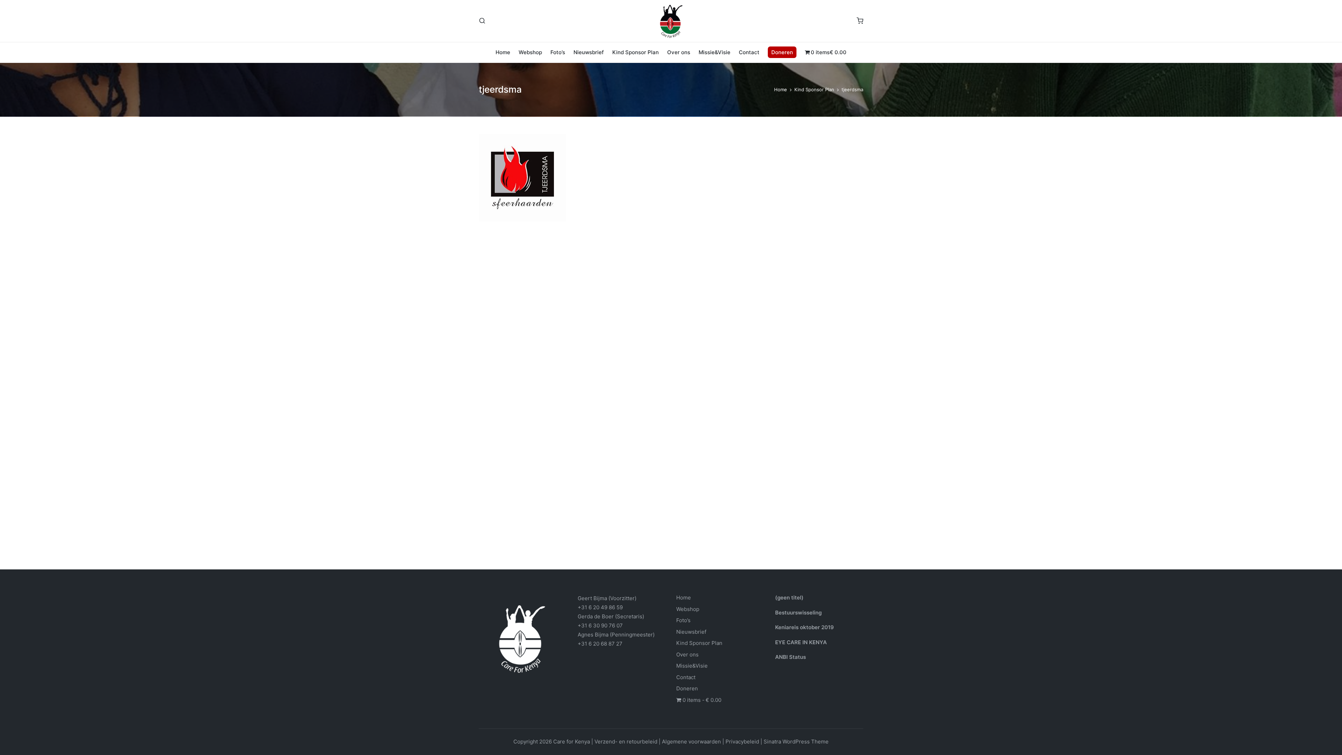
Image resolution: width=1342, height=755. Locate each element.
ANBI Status (790, 657)
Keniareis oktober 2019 (804, 627)
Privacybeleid (742, 741)
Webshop (687, 609)
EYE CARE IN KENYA (801, 642)
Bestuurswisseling (798, 612)
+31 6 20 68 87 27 (600, 643)
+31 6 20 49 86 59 (600, 607)
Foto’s (683, 620)
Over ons (687, 654)
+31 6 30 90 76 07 (600, 625)
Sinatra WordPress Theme (796, 741)
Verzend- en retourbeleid (625, 741)
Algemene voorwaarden (691, 741)
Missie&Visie (692, 665)
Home (683, 597)
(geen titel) (789, 597)
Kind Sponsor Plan (699, 643)
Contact (685, 677)
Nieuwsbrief (691, 631)
